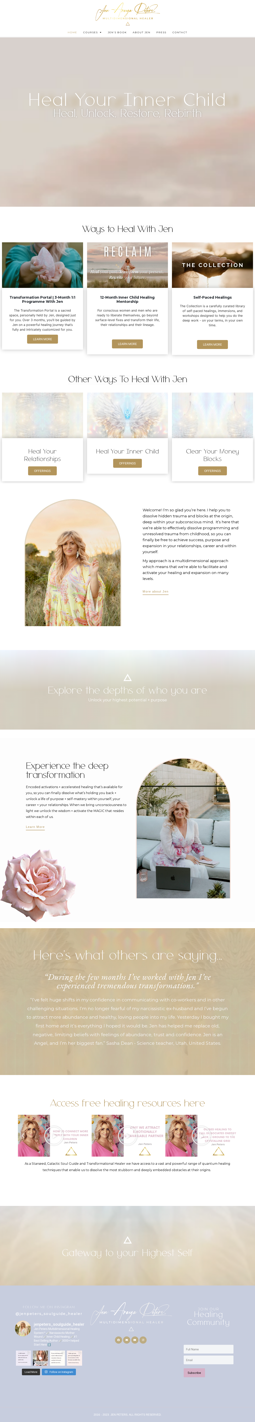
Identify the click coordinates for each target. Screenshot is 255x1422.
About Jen (141, 32)
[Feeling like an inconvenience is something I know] (74, 1358)
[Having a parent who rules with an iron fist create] (23, 1358)
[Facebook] (118, 1340)
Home (72, 32)
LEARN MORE (42, 339)
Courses (90, 32)
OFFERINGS (42, 471)
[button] (23, 1136)
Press (161, 32)
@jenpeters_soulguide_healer (49, 1314)
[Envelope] (126, 1340)
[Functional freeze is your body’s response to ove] (57, 1358)
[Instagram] (143, 1340)
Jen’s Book (117, 32)
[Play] (54, 1136)
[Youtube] (134, 1340)
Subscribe (194, 1372)
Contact (179, 32)
